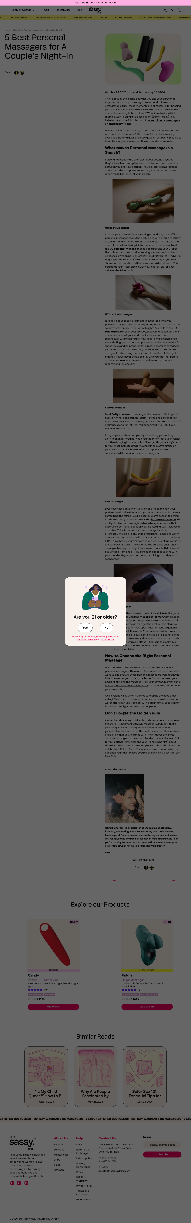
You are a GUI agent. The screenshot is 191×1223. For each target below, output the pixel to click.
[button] (85, 627)
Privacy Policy (107, 639)
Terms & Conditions (86, 639)
